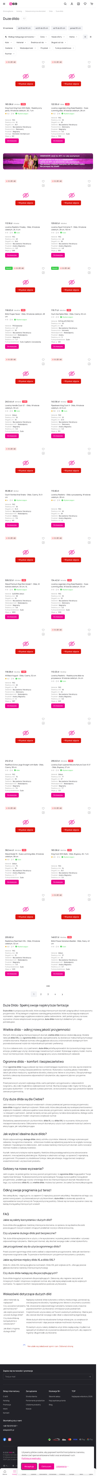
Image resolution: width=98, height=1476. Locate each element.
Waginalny (16, 131)
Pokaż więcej (48, 986)
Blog (50, 1404)
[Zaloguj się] (72, 4)
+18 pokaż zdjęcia (25, 83)
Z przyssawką (36, 342)
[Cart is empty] (91, 4)
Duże (68, 134)
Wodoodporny (22, 335)
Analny (15, 246)
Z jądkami (27, 342)
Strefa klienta (31, 1396)
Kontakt (6, 1413)
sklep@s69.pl (8, 1430)
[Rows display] (90, 37)
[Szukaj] (65, 4)
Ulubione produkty (33, 1404)
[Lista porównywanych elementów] (78, 4)
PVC (13, 120)
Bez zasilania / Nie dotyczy (22, 127)
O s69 (5, 1396)
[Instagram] (9, 1439)
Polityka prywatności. (31, 1458)
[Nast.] (62, 994)
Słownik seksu (54, 1396)
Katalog (6, 1400)
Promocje (7, 1404)
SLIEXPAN (15, 594)
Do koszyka (12, 140)
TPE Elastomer (17, 326)
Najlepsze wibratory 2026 (82, 1396)
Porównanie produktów (35, 1400)
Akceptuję (29, 1466)
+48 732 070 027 (9, 1426)
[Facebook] (4, 1439)
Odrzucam (46, 1466)
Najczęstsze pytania (57, 1400)
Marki (5, 1408)
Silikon (14, 415)
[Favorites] (85, 4)
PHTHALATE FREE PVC (66, 321)
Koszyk (28, 1408)
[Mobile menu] (4, 4)
